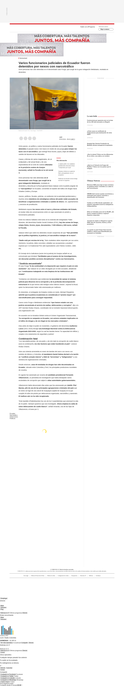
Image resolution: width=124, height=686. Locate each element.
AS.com (82, 580)
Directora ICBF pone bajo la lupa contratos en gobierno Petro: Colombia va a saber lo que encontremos (100, 186)
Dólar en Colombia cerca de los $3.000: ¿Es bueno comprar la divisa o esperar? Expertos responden (100, 213)
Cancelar (9, 668)
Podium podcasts (57, 585)
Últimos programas (16, 613)
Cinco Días (65, 583)
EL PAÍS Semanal (79, 583)
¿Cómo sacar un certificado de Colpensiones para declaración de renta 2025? (99, 132)
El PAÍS (40, 580)
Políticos (12, 418)
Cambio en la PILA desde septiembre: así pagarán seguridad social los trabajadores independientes (100, 204)
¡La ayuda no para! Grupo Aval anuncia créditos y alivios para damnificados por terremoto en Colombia (99, 231)
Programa (92, 27)
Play (2, 609)
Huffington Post (43, 583)
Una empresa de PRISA (25, 581)
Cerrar (3, 652)
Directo (25, 613)
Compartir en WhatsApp (8, 680)
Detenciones (14, 417)
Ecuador (12, 413)
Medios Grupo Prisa (25, 586)
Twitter (25, 138)
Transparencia (74, 575)
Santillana (57, 580)
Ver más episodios (6, 643)
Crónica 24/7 (4, 635)
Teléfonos (91, 575)
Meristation (90, 585)
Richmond (40, 585)
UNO (53, 583)
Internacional (23, 58)
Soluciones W (83, 575)
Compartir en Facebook (8, 674)
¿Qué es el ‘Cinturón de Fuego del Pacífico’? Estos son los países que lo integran (99, 166)
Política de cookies (51, 575)
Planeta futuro (86, 583)
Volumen (3, 607)
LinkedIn (30, 138)
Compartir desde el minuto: (10, 685)
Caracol (95, 580)
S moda (73, 585)
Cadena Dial (72, 583)
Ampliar (75, 81)
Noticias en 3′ (5, 613)
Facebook (21, 138)
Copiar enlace (5, 682)
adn (88, 580)
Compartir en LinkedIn (8, 678)
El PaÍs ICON (65, 585)
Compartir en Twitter (7, 676)
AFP (60, 137)
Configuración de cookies (63, 575)
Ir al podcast (17, 643)
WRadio (62, 28)
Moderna (49, 585)
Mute (2, 605)
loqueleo (81, 585)
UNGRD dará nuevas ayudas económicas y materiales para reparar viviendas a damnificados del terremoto (100, 195)
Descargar (3, 683)
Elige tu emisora (104, 29)
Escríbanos (98, 575)
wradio (58, 583)
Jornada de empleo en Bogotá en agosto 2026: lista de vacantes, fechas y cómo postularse (99, 222)
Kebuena (94, 583)
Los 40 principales (48, 580)
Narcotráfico (14, 415)
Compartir (24, 643)
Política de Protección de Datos (37, 575)
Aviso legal (25, 575)
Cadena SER (76, 580)
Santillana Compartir (67, 580)
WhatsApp (34, 138)
